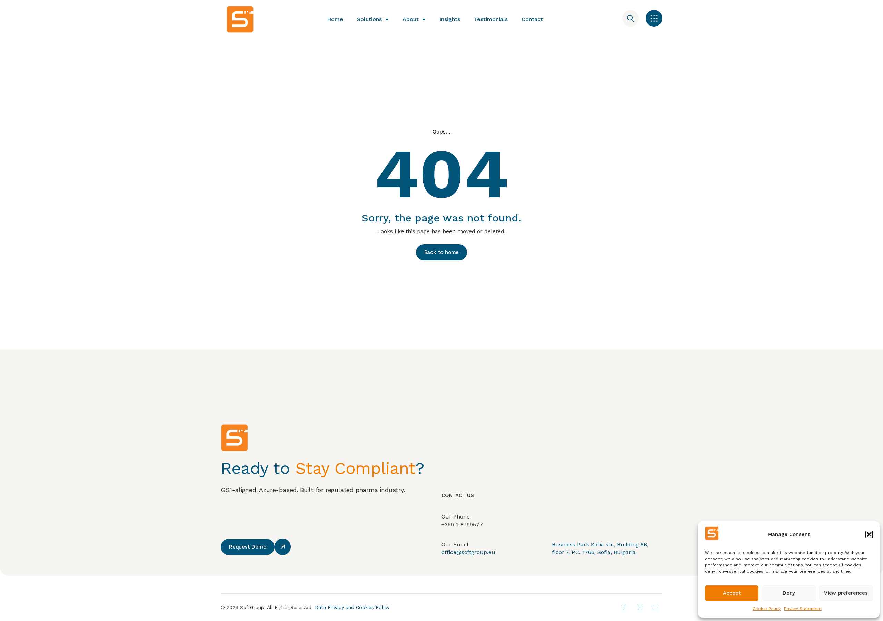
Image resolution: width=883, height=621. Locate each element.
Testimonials (491, 19)
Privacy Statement (803, 608)
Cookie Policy (767, 608)
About (411, 19)
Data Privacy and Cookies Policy (352, 607)
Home (335, 19)
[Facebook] (655, 607)
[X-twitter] (624, 607)
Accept (732, 593)
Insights (449, 19)
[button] (869, 534)
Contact (532, 19)
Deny (789, 593)
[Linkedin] (640, 607)
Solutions (369, 19)
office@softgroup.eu (468, 552)
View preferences (846, 593)
